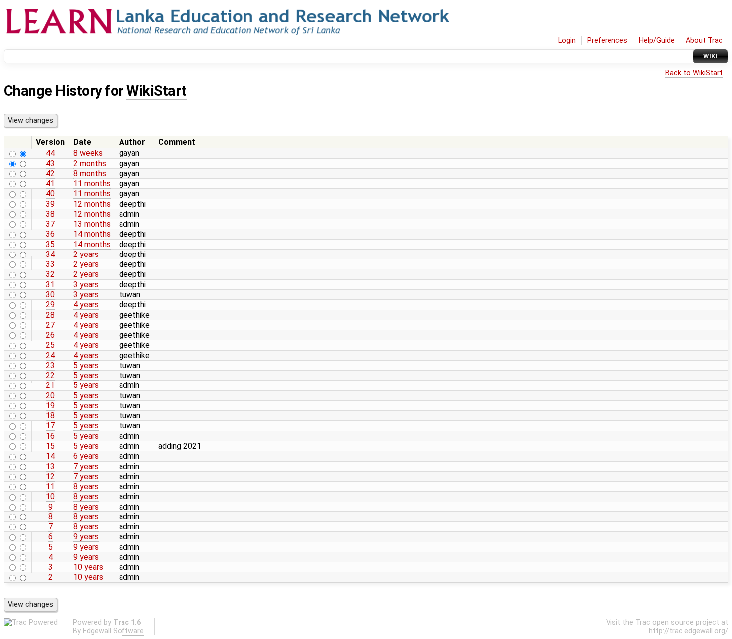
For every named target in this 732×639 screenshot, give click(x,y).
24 (50, 355)
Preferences (607, 40)
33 (50, 264)
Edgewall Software (113, 631)
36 (50, 234)
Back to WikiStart (694, 73)
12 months (92, 204)
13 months (92, 224)
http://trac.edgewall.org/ (688, 631)
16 (50, 436)
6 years (86, 456)
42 (50, 173)
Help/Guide (657, 40)
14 (50, 456)
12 (50, 476)
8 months (89, 173)
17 (50, 425)
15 (50, 446)
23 (50, 365)
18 (50, 415)
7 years (86, 466)
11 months (92, 183)
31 (50, 284)
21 (50, 385)
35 (50, 244)
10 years (88, 567)
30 (50, 294)
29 (50, 304)
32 (50, 274)
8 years (86, 486)
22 (50, 375)
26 (50, 335)
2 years (86, 254)
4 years (86, 304)
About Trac (704, 40)
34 (50, 254)
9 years (86, 536)
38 (50, 214)
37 (50, 224)
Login (567, 40)
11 (50, 486)
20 (50, 395)
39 (50, 204)
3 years (86, 284)
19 (50, 405)
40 (50, 193)
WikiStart (156, 90)
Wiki (710, 56)
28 (50, 315)
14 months (92, 234)
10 (50, 496)
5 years (86, 365)
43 (50, 163)
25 (50, 345)
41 (50, 183)
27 (50, 325)
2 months (89, 163)
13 (50, 466)
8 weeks (88, 153)
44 (50, 153)
